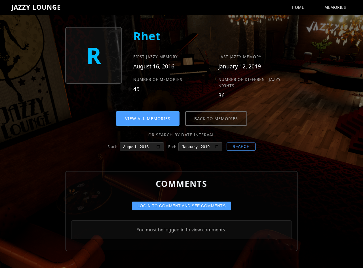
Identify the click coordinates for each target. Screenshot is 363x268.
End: (172, 146)
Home (298, 7)
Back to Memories (216, 118)
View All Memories (147, 118)
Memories (335, 7)
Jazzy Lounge (36, 7)
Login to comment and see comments (182, 206)
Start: (112, 146)
